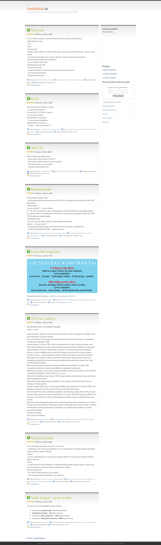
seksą (72, 80)
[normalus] (30, 34)
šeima (82, 522)
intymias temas (83, 479)
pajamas (76, 419)
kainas (60, 80)
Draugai (105, 114)
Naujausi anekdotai (109, 70)
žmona (50, 481)
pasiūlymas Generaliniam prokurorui (62, 296)
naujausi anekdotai (118, 543)
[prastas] (29, 34)
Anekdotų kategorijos (110, 73)
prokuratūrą (81, 300)
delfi (60, 419)
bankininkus (75, 233)
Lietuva (82, 129)
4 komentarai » (34, 484)
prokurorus (87, 300)
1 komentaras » (34, 238)
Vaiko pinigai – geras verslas (51, 497)
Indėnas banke (41, 189)
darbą (57, 419)
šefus (70, 171)
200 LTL (37, 147)
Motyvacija (43, 300)
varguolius (32, 132)
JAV (76, 129)
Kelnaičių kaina (42, 437)
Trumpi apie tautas (56, 129)
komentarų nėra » (35, 85)
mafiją (66, 522)
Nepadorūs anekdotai (58, 479)
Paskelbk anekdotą (109, 106)
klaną (60, 522)
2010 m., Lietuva (43, 318)
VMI (38, 422)
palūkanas (29, 236)
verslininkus (33, 422)
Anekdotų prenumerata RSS (112, 102)
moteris (64, 80)
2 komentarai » (34, 424)
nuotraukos (49, 300)
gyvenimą (76, 479)
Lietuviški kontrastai (45, 251)
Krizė (35, 98)
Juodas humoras (45, 522)
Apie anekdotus (108, 118)
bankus (80, 233)
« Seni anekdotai (35, 538)
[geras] (32, 34)
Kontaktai (106, 122)
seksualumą (42, 481)
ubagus (94, 129)
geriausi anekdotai (103, 543)
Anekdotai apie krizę (46, 129)
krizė (78, 129)
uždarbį (87, 419)
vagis (28, 132)
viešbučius (76, 80)
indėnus (89, 233)
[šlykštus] (27, 34)
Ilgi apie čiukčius (62, 233)
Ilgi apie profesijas (45, 233)
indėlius (85, 233)
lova (94, 479)
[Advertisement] (72, 19)
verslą (28, 422)
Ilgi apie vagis (53, 233)
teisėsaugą (93, 300)
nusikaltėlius (70, 300)
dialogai (72, 479)
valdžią (89, 522)
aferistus (60, 300)
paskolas (34, 236)
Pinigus (69, 80)
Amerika (72, 129)
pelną (69, 522)
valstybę (91, 419)
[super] (33, 34)
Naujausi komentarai (109, 110)
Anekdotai (35, 8)
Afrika (68, 129)
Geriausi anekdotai (109, 78)
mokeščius (70, 419)
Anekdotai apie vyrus (46, 171)
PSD (84, 419)
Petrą (63, 171)
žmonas (77, 171)
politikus (78, 522)
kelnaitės (90, 479)
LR (67, 419)
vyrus (81, 80)
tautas (90, 129)
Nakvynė (37, 30)
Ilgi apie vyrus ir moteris (47, 80)
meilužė (29, 481)
